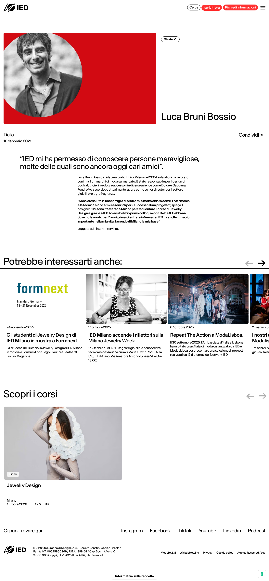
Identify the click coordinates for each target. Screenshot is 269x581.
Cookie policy (224, 552)
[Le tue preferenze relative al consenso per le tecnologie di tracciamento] (262, 574)
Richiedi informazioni (240, 7)
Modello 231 (168, 552)
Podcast (256, 531)
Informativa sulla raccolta (134, 576)
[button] (249, 263)
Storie (168, 39)
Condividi (249, 135)
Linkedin (232, 531)
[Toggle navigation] (262, 8)
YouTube (207, 531)
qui (92, 229)
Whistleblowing (189, 552)
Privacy (207, 552)
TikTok (184, 531)
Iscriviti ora (212, 7)
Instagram (132, 531)
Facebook (160, 531)
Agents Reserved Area (251, 552)
